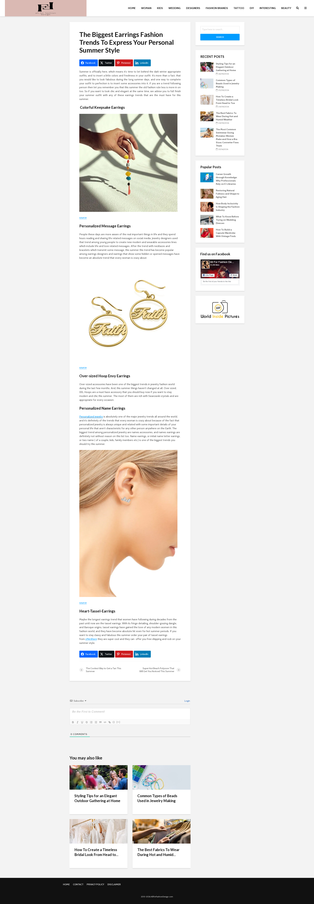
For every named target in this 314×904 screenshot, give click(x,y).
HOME (132, 8)
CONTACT (78, 884)
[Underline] (82, 722)
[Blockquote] (100, 722)
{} (114, 722)
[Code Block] (105, 722)
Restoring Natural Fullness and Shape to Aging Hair (227, 193)
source (83, 217)
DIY (252, 8)
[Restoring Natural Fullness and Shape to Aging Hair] (206, 193)
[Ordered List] (91, 722)
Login (187, 700)
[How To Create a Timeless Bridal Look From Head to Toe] (99, 831)
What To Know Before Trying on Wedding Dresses (227, 220)
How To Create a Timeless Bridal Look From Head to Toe (227, 100)
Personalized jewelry (91, 416)
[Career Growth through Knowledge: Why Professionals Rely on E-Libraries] (206, 177)
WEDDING (174, 8)
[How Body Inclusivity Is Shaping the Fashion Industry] (206, 206)
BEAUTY (286, 8)
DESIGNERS (193, 8)
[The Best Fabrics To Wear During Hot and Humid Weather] (161, 831)
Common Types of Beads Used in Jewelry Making (157, 798)
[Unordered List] (96, 722)
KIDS (160, 8)
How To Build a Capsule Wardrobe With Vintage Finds (226, 233)
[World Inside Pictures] (220, 309)
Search (220, 37)
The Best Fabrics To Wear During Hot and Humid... (158, 852)
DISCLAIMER (114, 884)
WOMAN (146, 8)
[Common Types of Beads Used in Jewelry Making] (161, 777)
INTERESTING (268, 8)
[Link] (109, 722)
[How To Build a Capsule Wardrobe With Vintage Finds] (206, 232)
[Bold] (73, 722)
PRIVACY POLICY (95, 884)
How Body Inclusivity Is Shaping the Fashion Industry (228, 207)
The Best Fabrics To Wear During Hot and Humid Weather (227, 116)
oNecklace (91, 639)
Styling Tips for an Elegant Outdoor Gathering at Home (97, 798)
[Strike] (86, 722)
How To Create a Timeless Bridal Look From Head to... (96, 852)
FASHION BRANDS (217, 8)
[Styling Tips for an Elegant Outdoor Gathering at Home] (99, 777)
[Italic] (77, 722)
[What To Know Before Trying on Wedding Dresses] (206, 219)
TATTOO (239, 8)
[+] (118, 722)
